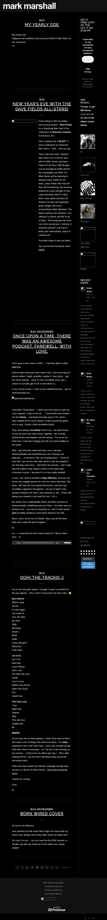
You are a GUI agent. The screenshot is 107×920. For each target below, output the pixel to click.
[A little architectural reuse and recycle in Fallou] (84, 554)
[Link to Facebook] (85, 917)
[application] (42, 543)
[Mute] (62, 543)
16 (47, 867)
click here (86, 114)
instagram (85, 545)
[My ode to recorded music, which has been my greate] (86, 551)
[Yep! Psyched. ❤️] (94, 551)
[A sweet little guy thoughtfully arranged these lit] (94, 554)
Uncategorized (45, 331)
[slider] (68, 543)
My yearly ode (42, 24)
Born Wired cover (42, 813)
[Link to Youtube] (89, 917)
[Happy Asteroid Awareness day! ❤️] (81, 554)
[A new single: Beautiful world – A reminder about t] (81, 551)
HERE (41, 250)
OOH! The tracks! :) (42, 577)
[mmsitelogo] (29, 6)
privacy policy (88, 84)
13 (32, 867)
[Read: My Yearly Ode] (83, 421)
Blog (42, 20)
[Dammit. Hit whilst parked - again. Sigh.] (89, 554)
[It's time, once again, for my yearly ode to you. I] (89, 551)
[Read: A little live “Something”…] (83, 470)
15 (42, 867)
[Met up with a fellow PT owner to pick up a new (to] (91, 554)
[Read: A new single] (83, 289)
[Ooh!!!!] (84, 551)
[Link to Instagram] (93, 917)
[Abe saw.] (91, 551)
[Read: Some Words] (83, 374)
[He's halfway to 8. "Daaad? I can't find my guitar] (86, 554)
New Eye (16, 367)
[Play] (14, 543)
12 (27, 867)
